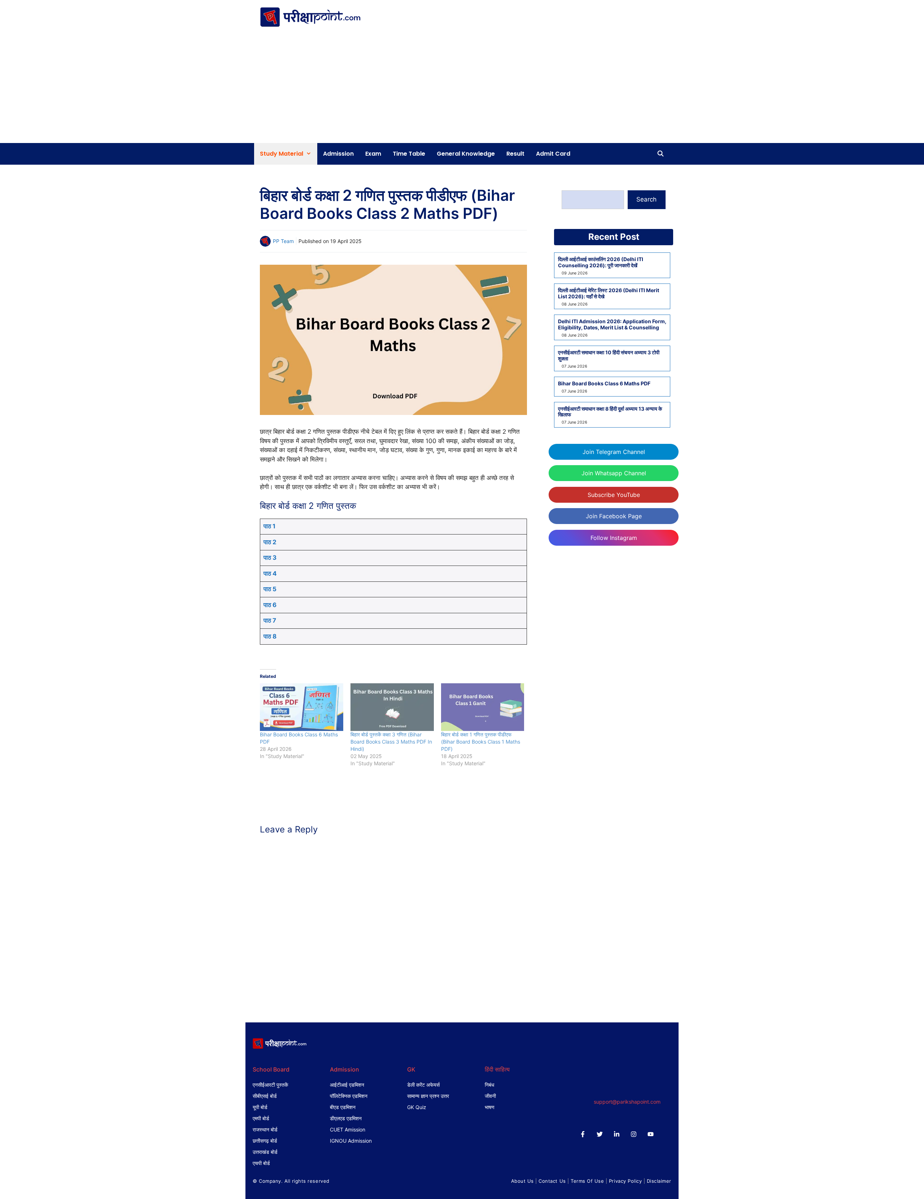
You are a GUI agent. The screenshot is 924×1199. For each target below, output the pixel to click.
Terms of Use (587, 1181)
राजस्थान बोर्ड (265, 1129)
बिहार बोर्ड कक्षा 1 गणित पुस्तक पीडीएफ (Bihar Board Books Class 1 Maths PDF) (480, 741)
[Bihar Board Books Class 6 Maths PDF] (301, 707)
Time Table (409, 154)
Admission (338, 154)
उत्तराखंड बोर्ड (265, 1152)
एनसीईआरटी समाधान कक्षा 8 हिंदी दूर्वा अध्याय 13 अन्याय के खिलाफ (610, 412)
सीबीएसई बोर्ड (265, 1096)
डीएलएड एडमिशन (346, 1118)
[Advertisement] (462, 88)
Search (646, 199)
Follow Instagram (613, 537)
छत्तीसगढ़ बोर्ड (265, 1141)
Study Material (281, 154)
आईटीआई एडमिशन (347, 1085)
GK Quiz (416, 1107)
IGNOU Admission (351, 1141)
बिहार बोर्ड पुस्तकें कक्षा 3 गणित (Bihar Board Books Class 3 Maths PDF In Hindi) (391, 741)
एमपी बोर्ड (261, 1118)
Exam (373, 154)
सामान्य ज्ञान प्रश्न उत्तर (428, 1096)
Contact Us (552, 1181)
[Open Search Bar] (660, 154)
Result (515, 154)
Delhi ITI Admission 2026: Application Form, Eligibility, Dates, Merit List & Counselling (612, 324)
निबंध (489, 1085)
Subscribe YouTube (614, 494)
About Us (522, 1181)
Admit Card (553, 154)
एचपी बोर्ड (261, 1163)
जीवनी (490, 1096)
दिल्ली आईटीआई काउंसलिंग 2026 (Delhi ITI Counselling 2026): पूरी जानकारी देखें (600, 262)
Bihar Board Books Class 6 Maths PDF (604, 383)
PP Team (283, 241)
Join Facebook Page (614, 516)
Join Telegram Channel (614, 451)
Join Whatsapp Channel (613, 473)
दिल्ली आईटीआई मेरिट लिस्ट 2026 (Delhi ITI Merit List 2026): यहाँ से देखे (608, 293)
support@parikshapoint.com (627, 1102)
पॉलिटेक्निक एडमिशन (348, 1096)
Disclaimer (659, 1181)
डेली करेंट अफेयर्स (423, 1085)
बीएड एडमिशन (343, 1107)
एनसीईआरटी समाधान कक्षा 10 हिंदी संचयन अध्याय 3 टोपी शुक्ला (608, 356)
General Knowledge (466, 154)
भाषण (489, 1107)
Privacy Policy (625, 1181)
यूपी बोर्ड (260, 1107)
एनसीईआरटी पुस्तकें (270, 1085)
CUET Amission (347, 1129)
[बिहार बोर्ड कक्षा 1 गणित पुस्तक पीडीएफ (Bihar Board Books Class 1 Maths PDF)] (482, 707)
